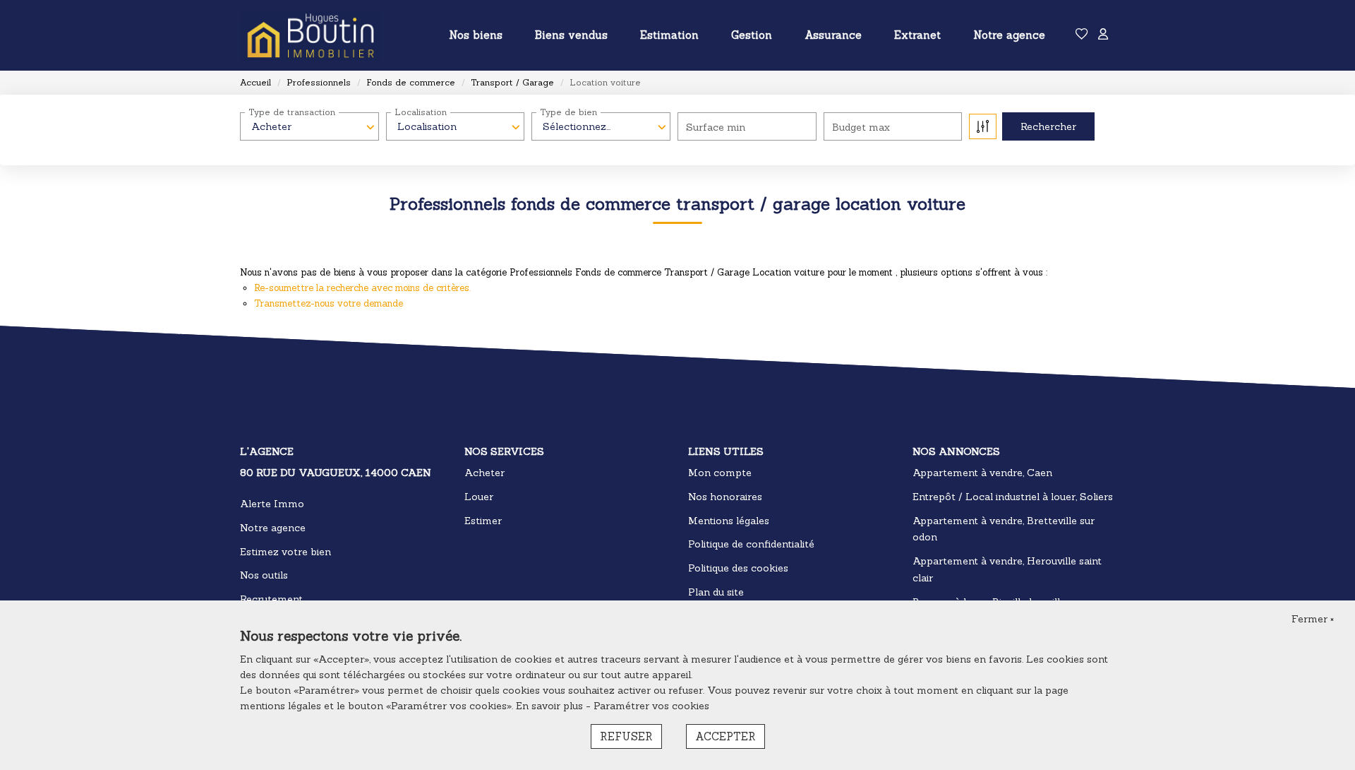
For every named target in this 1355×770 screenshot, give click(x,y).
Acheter (484, 472)
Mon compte (720, 472)
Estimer (483, 520)
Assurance (833, 35)
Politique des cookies (738, 568)
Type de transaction (291, 112)
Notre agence (1009, 35)
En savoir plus (551, 705)
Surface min (715, 127)
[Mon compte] (1103, 35)
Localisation (421, 112)
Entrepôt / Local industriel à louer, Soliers (1013, 496)
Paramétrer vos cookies (651, 705)
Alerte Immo (272, 503)
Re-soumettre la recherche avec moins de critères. (362, 288)
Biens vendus (571, 35)
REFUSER (626, 736)
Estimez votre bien (285, 551)
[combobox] (309, 126)
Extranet (917, 35)
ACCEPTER (725, 736)
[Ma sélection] (1082, 35)
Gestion (751, 35)
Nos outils (264, 575)
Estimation (669, 35)
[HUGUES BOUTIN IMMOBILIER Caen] (310, 35)
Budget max (861, 127)
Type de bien (568, 112)
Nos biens (475, 35)
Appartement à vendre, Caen (982, 472)
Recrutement (271, 599)
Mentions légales (728, 520)
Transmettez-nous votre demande (328, 303)
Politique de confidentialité (751, 544)
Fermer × (1312, 618)
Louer (478, 496)
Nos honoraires (725, 496)
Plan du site (716, 592)
